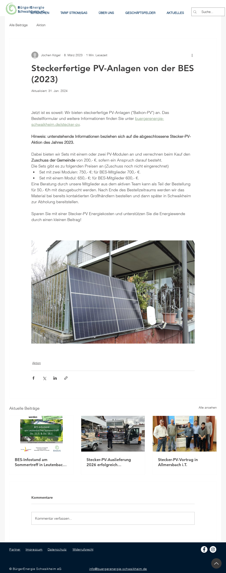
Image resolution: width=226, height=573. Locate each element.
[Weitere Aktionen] (192, 55)
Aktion (40, 25)
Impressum (34, 549)
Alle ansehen (208, 407)
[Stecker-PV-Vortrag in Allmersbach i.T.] (185, 434)
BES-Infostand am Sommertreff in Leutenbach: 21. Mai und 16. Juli (40, 462)
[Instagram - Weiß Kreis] (213, 549)
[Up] (216, 563)
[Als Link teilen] (66, 378)
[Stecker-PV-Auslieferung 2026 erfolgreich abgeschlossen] (113, 434)
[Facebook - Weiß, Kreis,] (204, 549)
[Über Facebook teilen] (33, 378)
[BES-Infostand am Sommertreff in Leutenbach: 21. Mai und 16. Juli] (41, 434)
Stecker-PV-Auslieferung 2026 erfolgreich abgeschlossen (109, 462)
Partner (15, 549)
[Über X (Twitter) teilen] (44, 378)
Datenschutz (57, 549)
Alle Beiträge (18, 25)
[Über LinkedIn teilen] (55, 378)
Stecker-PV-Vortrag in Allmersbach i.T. (178, 462)
